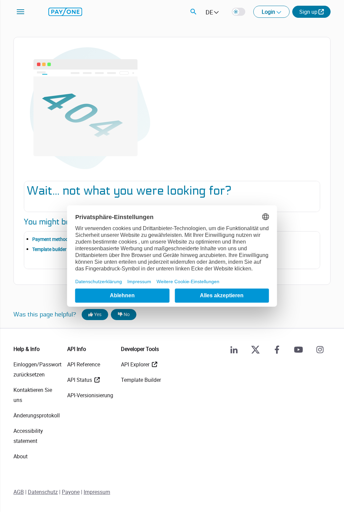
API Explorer (136, 364)
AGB (18, 492)
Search (193, 12)
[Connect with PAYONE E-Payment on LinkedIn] (233, 349)
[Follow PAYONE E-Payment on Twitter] (255, 350)
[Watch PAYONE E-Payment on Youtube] (298, 349)
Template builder (49, 249)
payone (65, 12)
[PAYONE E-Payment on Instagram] (319, 349)
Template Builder (141, 379)
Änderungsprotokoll (36, 415)
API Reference (83, 364)
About (20, 456)
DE (209, 12)
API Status (80, 379)
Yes (97, 314)
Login (269, 11)
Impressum (97, 492)
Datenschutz (43, 492)
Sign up (308, 11)
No (126, 314)
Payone (71, 492)
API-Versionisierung (90, 395)
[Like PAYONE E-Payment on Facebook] (276, 349)
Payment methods (51, 239)
